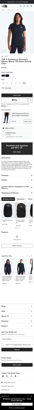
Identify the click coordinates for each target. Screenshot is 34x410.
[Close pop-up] (32, 396)
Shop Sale (25, 2)
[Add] (12, 204)
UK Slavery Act (5, 389)
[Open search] (20, 6)
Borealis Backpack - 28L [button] (7, 220)
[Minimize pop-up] (28, 396)
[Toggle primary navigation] (31, 6)
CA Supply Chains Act (7, 386)
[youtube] (2, 376)
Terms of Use (27, 344)
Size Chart (8, 88)
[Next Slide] (5, 51)
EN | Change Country (9, 382)
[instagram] (7, 376)
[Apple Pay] (14, 100)
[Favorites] (30, 100)
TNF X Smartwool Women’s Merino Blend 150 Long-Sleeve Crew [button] (7, 278)
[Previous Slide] (2, 51)
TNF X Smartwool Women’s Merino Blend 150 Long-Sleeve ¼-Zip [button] (20, 278)
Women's (3, 9)
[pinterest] (15, 376)
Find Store (7, 134)
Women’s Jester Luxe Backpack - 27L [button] (20, 221)
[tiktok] (11, 376)
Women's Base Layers (13, 9)
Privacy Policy (17, 344)
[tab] (15, 228)
